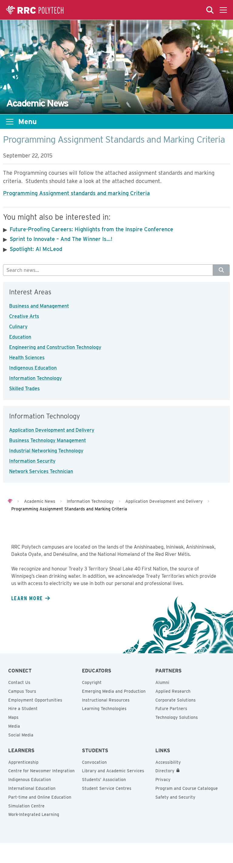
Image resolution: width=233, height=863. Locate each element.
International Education (32, 788)
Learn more (27, 598)
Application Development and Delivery (51, 430)
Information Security (32, 461)
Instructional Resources (106, 700)
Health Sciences (27, 357)
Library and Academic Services (113, 770)
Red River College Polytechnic (35, 10)
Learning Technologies (104, 708)
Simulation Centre (26, 806)
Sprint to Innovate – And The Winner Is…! (61, 239)
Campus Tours (22, 691)
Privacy (163, 779)
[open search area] (210, 10)
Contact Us (19, 682)
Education (20, 337)
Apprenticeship (23, 762)
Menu (27, 121)
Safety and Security (175, 797)
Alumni (162, 682)
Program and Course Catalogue (186, 788)
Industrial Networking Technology (46, 451)
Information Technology (35, 378)
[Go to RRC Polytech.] (10, 501)
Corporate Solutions (175, 700)
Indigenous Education (33, 368)
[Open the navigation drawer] (223, 10)
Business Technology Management (47, 440)
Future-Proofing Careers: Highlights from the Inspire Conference (91, 229)
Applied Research (173, 691)
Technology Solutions (176, 717)
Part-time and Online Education (39, 797)
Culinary (18, 327)
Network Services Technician (41, 471)
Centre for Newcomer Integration (41, 770)
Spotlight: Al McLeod (36, 249)
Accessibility (168, 762)
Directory (164, 770)
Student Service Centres (106, 788)
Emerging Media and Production (114, 691)
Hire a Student (23, 708)
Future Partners (171, 708)
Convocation (94, 762)
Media (14, 726)
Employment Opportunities (35, 700)
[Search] (221, 270)
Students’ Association (104, 779)
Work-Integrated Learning (33, 814)
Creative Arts (24, 316)
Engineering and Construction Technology (55, 347)
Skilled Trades (24, 388)
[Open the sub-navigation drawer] (9, 121)
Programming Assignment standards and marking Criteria (76, 193)
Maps (13, 717)
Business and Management (39, 306)
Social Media (20, 735)
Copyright (92, 682)
